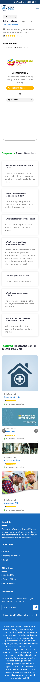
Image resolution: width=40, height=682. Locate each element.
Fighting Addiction (11, 555)
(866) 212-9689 (17, 88)
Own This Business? (10, 25)
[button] (37, 7)
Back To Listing (11, 17)
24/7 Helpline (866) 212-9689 (26, 2)
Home (6, 551)
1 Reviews (20, 36)
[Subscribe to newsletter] (35, 607)
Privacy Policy (9, 583)
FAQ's (5, 560)
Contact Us (8, 575)
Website (14, 99)
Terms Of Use (9, 579)
